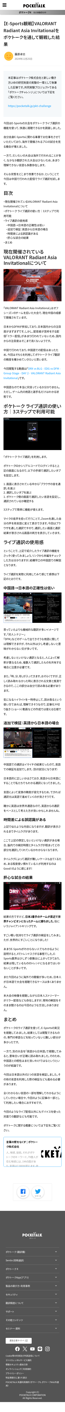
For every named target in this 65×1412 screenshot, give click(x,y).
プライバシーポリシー (15, 1373)
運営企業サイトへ (17, 1340)
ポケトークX (32, 12)
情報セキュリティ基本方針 (17, 1364)
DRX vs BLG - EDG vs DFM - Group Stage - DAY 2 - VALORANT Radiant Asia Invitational (32, 373)
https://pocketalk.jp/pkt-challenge (29, 106)
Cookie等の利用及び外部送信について (23, 1355)
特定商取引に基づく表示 (16, 1377)
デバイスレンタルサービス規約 (19, 1360)
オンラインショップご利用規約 (18, 1369)
